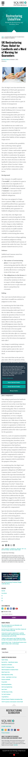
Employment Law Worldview (7, 664)
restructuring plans (15, 549)
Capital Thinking (5, 660)
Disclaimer (7, 732)
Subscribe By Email (7, 611)
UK (5, 61)
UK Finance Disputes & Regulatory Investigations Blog (12, 699)
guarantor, (13, 548)
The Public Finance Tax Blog (7, 692)
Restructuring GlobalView (7, 684)
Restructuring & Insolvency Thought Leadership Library (11, 583)
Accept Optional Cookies (14, 386)
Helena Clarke (6, 59)
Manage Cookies (14, 390)
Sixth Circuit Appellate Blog (7, 687)
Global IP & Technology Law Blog (8, 667)
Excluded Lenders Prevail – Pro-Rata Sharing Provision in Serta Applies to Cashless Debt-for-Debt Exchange (14, 643)
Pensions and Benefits (6, 679)
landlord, (18, 548)
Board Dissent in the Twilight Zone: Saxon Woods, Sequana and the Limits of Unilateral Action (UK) (14, 629)
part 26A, (24, 548)
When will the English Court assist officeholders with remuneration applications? (12, 625)
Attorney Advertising (6, 726)
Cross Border (4, 593)
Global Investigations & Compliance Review (10, 669)
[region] (14, 378)
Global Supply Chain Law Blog (7, 674)
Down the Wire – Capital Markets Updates (10, 662)
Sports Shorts (4, 689)
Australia (3, 590)
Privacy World (4, 682)
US (2, 600)
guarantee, (7, 548)
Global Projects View (6, 672)
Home (3, 37)
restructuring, (5, 549)
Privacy (3, 732)
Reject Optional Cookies (14, 382)
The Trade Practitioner (6, 694)
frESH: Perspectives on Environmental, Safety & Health (12, 701)
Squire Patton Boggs (20, 4)
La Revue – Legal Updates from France (9, 677)
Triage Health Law (5, 697)
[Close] (25, 364)
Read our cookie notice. (7, 378)
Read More (16, 745)
